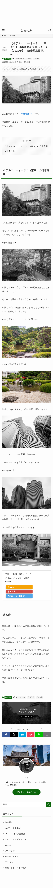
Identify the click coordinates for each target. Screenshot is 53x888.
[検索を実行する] (48, 804)
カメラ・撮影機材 (12, 828)
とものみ (26, 30)
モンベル (9, 862)
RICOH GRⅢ (19, 59)
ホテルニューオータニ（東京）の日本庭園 (28, 146)
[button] (6, 734)
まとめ (11, 151)
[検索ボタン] (50, 30)
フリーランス (11, 851)
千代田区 (29, 59)
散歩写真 (8, 59)
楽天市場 (11, 591)
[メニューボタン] (3, 30)
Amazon (11, 587)
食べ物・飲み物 (12, 856)
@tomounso (26, 114)
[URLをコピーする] (47, 734)
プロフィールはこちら (26, 792)
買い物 (8, 845)
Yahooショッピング (16, 596)
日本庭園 (36, 59)
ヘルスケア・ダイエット (15, 839)
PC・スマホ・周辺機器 (15, 834)
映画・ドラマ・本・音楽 (15, 868)
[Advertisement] (26, 13)
